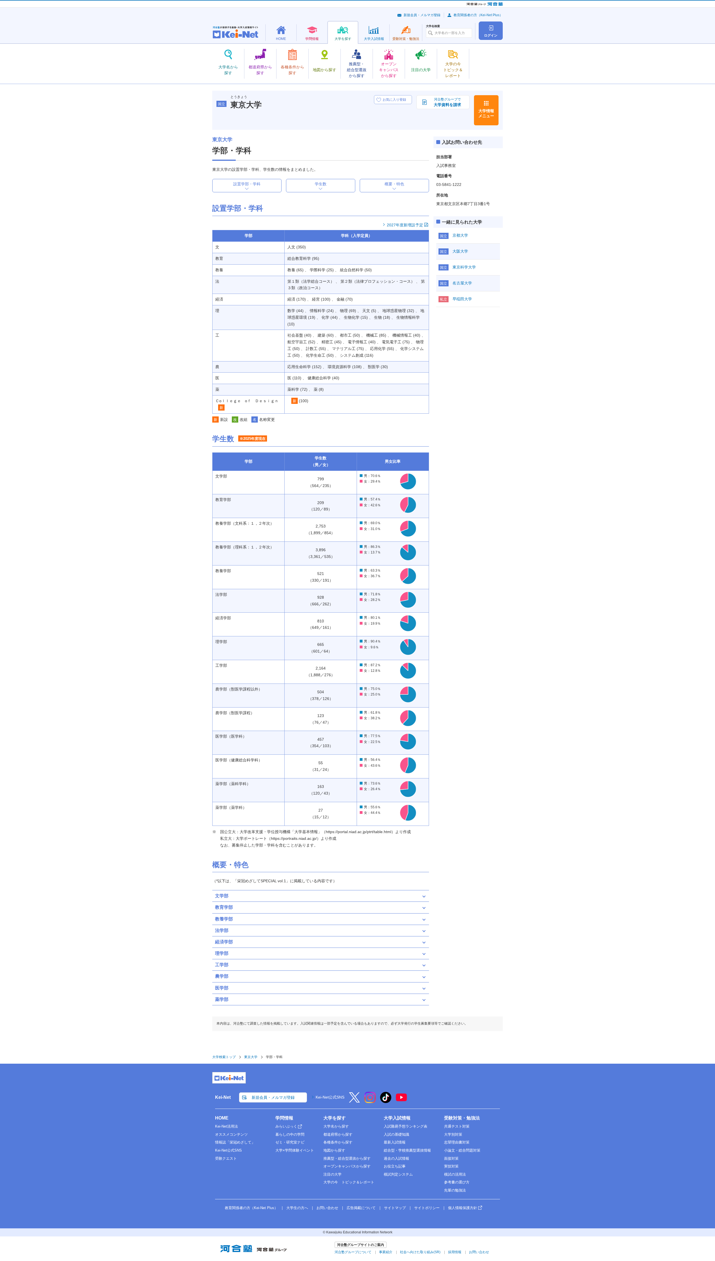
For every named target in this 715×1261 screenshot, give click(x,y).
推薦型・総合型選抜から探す (347, 1158)
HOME (221, 1118)
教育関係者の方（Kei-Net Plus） (478, 15)
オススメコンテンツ (231, 1134)
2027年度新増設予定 (405, 225)
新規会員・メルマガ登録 (422, 15)
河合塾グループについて (353, 1252)
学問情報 (284, 1118)
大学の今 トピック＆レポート (348, 1182)
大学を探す (334, 1118)
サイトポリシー (427, 1208)
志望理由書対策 (456, 1142)
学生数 (320, 184)
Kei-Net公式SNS (330, 1097)
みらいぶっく (286, 1126)
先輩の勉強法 (455, 1190)
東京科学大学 (464, 267)
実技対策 (451, 1166)
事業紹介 (385, 1252)
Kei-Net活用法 (226, 1126)
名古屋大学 (462, 283)
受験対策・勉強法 (462, 1118)
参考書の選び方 (456, 1182)
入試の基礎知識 (396, 1134)
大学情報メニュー (486, 113)
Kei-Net (223, 1097)
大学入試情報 (397, 1118)
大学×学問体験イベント (294, 1150)
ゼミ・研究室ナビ (289, 1142)
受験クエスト (226, 1158)
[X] (354, 1101)
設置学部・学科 (247, 184)
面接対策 (451, 1158)
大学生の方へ (297, 1208)
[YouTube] (401, 1101)
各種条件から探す (337, 1142)
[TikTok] (385, 1101)
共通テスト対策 (456, 1126)
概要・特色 (394, 184)
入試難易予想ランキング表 (405, 1126)
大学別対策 (453, 1134)
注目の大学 (332, 1174)
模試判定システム (398, 1174)
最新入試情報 (395, 1142)
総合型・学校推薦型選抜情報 (407, 1150)
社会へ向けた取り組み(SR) (420, 1252)
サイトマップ (395, 1208)
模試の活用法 (455, 1174)
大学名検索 (433, 26)
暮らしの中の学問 (289, 1134)
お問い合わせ (327, 1208)
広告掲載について (361, 1208)
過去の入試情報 (396, 1158)
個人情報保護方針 (462, 1208)
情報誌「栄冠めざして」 (235, 1142)
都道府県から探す (337, 1134)
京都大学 (460, 235)
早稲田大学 (462, 299)
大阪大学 (460, 251)
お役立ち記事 (395, 1166)
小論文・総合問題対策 (462, 1150)
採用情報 (454, 1252)
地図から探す (334, 1150)
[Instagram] (370, 1101)
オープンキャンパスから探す (347, 1166)
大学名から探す (336, 1126)
